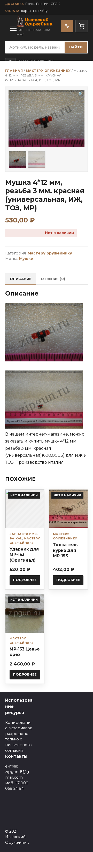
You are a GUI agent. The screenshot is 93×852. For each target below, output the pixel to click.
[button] (80, 94)
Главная (14, 71)
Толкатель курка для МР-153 (65, 550)
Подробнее (25, 580)
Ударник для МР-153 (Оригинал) (24, 554)
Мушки (26, 258)
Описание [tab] (21, 279)
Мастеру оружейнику (48, 71)
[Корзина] (81, 26)
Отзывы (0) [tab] (53, 279)
